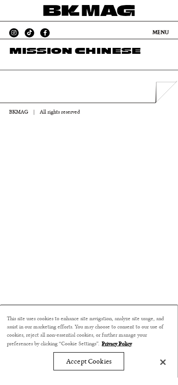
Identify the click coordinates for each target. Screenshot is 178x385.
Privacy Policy (117, 343)
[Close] (163, 362)
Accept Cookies (88, 361)
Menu (160, 32)
